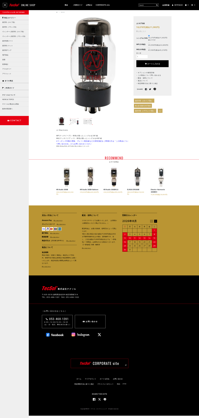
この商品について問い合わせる (149, 75)
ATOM (124, 384)
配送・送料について (145, 78)
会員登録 (166, 5)
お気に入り (142, 31)
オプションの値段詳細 (146, 72)
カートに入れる (153, 63)
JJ (160, 111)
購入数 (138, 53)
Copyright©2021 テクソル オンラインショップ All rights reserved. (99, 408)
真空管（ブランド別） (145, 111)
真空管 (63, 12)
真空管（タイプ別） (144, 100)
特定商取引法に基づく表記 (148, 83)
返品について (143, 81)
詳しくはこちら (58, 220)
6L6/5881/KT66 (143, 105)
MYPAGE (178, 5)
